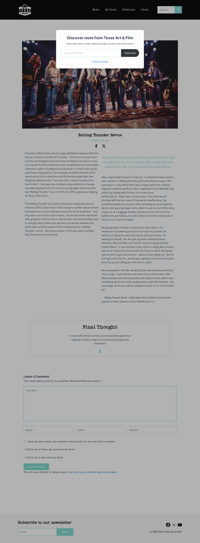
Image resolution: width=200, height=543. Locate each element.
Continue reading (100, 61)
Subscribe (130, 52)
